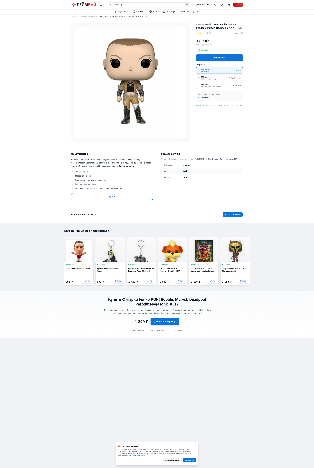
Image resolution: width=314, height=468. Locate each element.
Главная (74, 16)
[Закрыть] (195, 445)
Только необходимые (172, 460)
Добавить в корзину (164, 321)
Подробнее (141, 455)
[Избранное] (221, 4)
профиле (133, 455)
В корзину (219, 57)
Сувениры (196, 12)
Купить (112, 196)
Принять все (189, 460)
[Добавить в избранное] (89, 240)
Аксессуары (92, 16)
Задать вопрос (234, 215)
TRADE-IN (238, 5)
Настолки (185, 12)
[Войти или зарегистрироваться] (214, 4)
